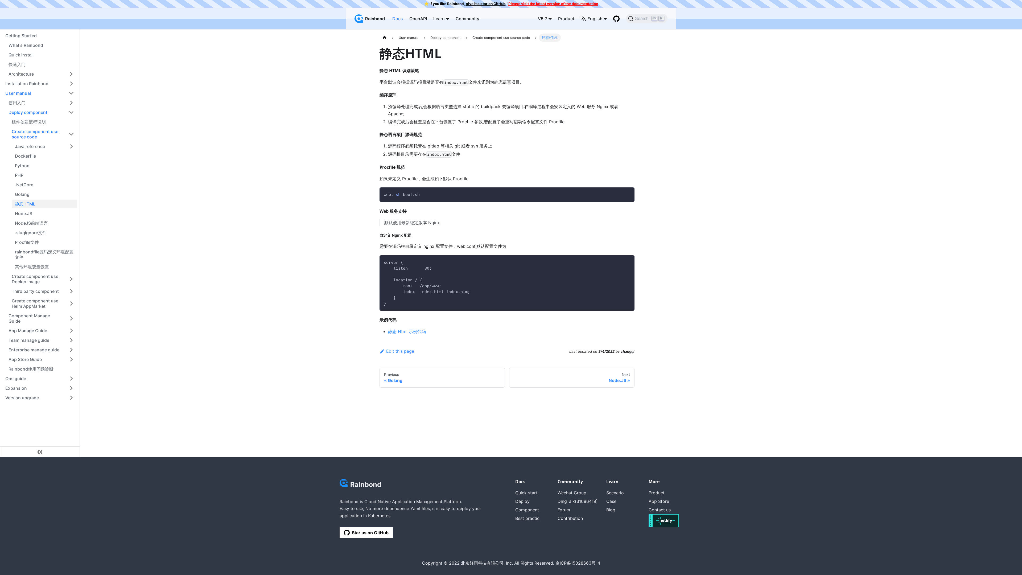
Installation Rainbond (26, 83)
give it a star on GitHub (485, 4)
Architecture (21, 74)
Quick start (526, 492)
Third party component (35, 291)
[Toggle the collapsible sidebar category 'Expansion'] (71, 388)
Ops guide (15, 378)
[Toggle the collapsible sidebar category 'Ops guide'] (71, 378)
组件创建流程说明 (29, 122)
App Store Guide (25, 359)
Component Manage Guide (29, 318)
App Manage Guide (28, 330)
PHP (19, 175)
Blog (610, 509)
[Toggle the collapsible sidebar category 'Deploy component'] (71, 112)
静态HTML (25, 204)
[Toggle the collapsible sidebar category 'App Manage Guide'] (71, 330)
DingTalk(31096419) (578, 501)
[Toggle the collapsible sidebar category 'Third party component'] (71, 291)
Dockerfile (25, 156)
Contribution (570, 518)
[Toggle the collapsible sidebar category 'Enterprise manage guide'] (71, 350)
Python (22, 165)
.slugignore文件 (31, 232)
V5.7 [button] (542, 18)
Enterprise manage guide (34, 349)
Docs (397, 18)
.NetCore (24, 184)
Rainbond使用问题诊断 (31, 369)
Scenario (615, 492)
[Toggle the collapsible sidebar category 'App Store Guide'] (71, 359)
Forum (564, 509)
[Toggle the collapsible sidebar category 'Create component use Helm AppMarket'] (71, 303)
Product (566, 18)
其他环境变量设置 (32, 266)
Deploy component (28, 112)
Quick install (21, 55)
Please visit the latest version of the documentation (553, 4)
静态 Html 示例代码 (407, 331)
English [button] (595, 18)
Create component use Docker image (35, 279)
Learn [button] (439, 18)
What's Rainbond (26, 45)
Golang (22, 194)
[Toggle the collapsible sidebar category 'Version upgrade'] (71, 397)
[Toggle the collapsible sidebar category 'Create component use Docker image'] (71, 279)
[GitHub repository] (616, 18)
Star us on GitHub (370, 532)
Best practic (527, 518)
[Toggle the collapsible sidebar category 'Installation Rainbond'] (71, 83)
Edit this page (400, 351)
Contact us (660, 509)
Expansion (16, 388)
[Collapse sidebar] (40, 451)
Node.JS (23, 213)
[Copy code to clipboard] (628, 194)
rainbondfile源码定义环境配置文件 (44, 254)
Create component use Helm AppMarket (35, 303)
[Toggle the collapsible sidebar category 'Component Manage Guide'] (71, 318)
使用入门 (17, 102)
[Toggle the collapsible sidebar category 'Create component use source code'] (71, 134)
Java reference (30, 146)
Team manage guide (29, 340)
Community (467, 18)
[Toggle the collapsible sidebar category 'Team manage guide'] (71, 340)
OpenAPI (418, 18)
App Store (659, 501)
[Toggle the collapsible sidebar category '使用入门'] (71, 102)
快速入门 (17, 64)
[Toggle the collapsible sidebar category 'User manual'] (71, 93)
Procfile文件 (27, 242)
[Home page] (385, 38)
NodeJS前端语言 (31, 223)
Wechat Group (572, 492)
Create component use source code (35, 134)
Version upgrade (22, 397)
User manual (18, 93)
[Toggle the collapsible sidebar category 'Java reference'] (71, 146)
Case (611, 501)
